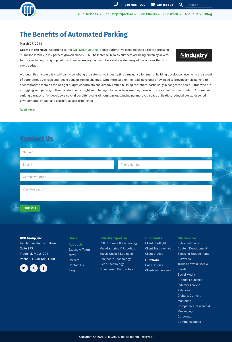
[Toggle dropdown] (100, 14)
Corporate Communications (189, 319)
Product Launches (190, 280)
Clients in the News (158, 270)
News (72, 255)
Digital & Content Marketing (189, 298)
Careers (74, 260)
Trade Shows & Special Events (193, 266)
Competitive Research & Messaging (194, 308)
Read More (27, 109)
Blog (208, 14)
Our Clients (148, 14)
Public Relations (188, 243)
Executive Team (79, 249)
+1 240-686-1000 (132, 5)
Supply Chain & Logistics (116, 253)
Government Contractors (117, 269)
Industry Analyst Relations (189, 287)
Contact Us (165, 5)
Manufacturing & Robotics (117, 248)
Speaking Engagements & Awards (194, 256)
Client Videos (154, 253)
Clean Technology (112, 264)
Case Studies (154, 265)
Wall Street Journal (85, 50)
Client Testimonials (158, 248)
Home (73, 238)
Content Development (192, 248)
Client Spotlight (155, 243)
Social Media (186, 274)
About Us (191, 14)
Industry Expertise (119, 14)
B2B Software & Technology (119, 243)
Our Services (88, 14)
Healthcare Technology (115, 259)
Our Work (170, 14)
